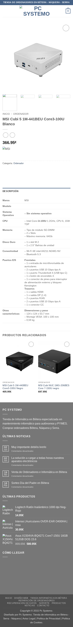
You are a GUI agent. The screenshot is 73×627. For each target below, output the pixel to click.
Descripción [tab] (10, 191)
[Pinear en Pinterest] (30, 171)
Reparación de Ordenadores (36, 600)
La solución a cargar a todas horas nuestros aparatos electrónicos (37, 459)
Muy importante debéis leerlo (28, 447)
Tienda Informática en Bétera (48, 598)
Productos (59, 603)
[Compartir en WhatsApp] (5, 171)
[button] (5, 11)
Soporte (44, 603)
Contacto (43, 605)
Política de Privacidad (48, 618)
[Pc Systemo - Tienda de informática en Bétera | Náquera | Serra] (36, 11)
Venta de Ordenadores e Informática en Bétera (39, 472)
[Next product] (5, 135)
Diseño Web (21, 598)
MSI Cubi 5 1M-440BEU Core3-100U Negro (15, 387)
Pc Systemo (46, 610)
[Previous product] (12, 135)
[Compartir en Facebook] (12, 171)
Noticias (30, 605)
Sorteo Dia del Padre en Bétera (30, 482)
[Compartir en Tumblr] (36, 171)
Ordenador (21, 114)
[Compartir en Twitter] (18, 171)
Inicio (6, 114)
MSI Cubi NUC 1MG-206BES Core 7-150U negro (53, 387)
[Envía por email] (24, 171)
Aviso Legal (29, 618)
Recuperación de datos (22, 603)
